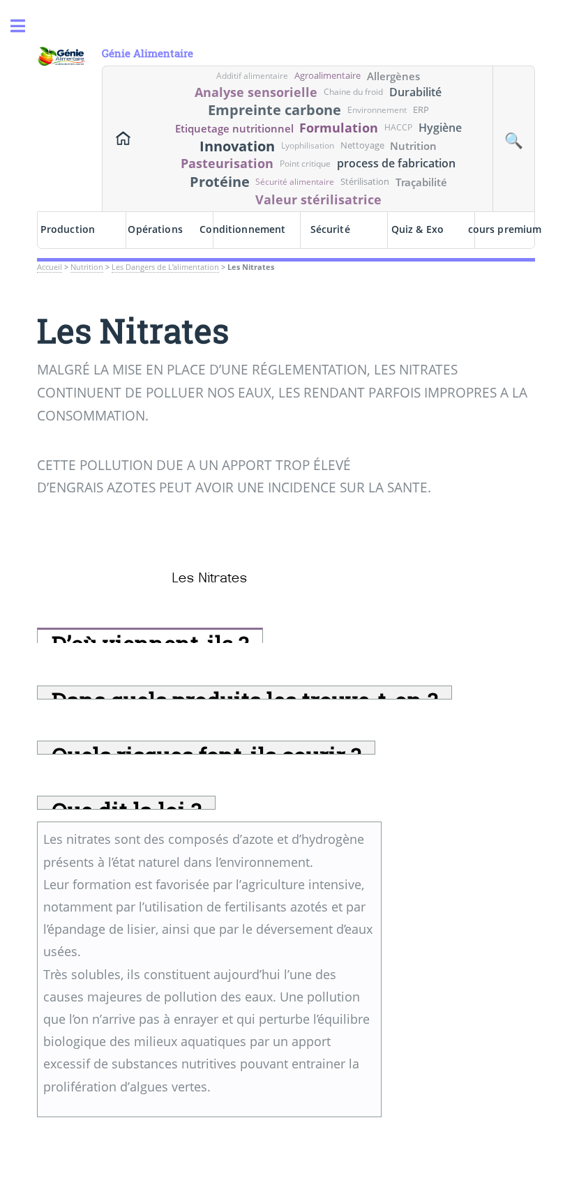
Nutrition (86, 267)
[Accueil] (123, 138)
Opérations (155, 229)
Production (67, 229)
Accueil (49, 267)
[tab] (149, 635)
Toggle (25, 26)
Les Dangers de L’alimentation (165, 267)
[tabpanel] (209, 969)
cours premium (504, 229)
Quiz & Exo (417, 229)
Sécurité (330, 229)
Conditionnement (242, 229)
